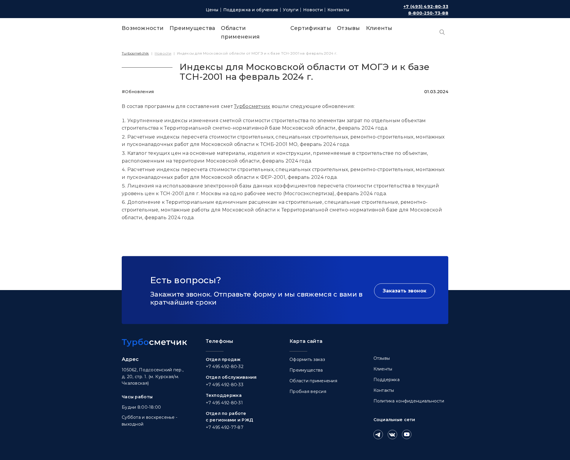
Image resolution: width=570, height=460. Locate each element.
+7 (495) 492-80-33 (425, 6)
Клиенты (379, 28)
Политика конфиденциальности (408, 401)
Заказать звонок (404, 290)
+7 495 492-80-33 (224, 384)
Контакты (338, 9)
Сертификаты (310, 28)
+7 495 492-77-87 (224, 427)
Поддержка (386, 379)
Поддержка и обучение (250, 9)
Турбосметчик (252, 106)
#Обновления (138, 91)
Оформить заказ (307, 359)
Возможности (143, 28)
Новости (313, 9)
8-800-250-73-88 (428, 13)
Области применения (313, 380)
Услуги (290, 9)
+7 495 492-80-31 (224, 402)
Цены (212, 9)
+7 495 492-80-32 (224, 366)
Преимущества (192, 28)
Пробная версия (307, 391)
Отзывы (348, 28)
